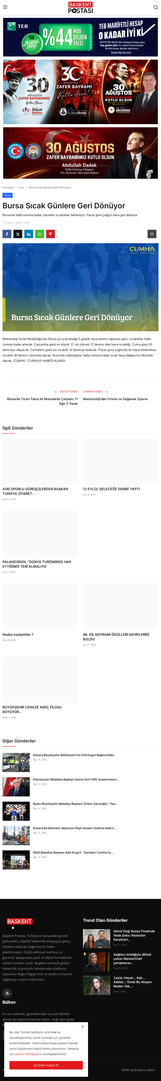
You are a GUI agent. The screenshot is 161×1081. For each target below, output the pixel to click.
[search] (156, 7)
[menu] (5, 7)
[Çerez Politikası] (27, 1054)
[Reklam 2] (80, 92)
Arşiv (21, 187)
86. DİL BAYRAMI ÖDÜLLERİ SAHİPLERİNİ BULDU (116, 636)
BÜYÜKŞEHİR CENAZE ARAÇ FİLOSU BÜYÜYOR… (32, 709)
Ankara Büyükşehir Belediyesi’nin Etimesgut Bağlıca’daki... (74, 755)
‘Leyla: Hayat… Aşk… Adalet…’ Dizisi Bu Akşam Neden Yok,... (132, 982)
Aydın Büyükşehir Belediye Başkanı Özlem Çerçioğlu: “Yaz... (75, 803)
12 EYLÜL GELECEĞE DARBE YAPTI (111, 489)
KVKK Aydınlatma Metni (138, 1070)
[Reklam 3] (80, 153)
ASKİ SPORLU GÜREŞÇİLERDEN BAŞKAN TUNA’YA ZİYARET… (35, 491)
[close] (82, 1026)
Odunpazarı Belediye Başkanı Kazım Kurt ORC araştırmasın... (76, 779)
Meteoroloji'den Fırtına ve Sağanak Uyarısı (115, 399)
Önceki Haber (68, 391)
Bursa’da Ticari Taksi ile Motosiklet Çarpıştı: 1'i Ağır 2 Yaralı (42, 401)
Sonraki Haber (93, 391)
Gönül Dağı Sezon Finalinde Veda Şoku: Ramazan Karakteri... (134, 935)
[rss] (7, 993)
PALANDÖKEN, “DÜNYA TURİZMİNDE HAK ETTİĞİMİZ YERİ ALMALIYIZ (37, 564)
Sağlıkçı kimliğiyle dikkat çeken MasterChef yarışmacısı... (132, 958)
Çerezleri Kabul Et (46, 1065)
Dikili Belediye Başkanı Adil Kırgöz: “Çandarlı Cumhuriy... (73, 852)
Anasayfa (8, 187)
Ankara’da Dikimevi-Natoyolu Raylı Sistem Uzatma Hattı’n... (75, 828)
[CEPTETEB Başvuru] (80, 37)
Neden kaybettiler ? (18, 634)
